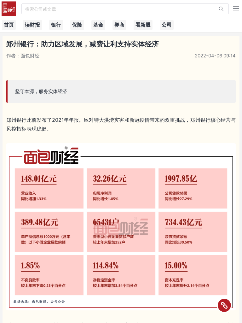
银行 (56, 24)
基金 (98, 24)
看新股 (143, 24)
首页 (9, 24)
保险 (77, 24)
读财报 (32, 24)
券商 (119, 24)
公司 (167, 24)
